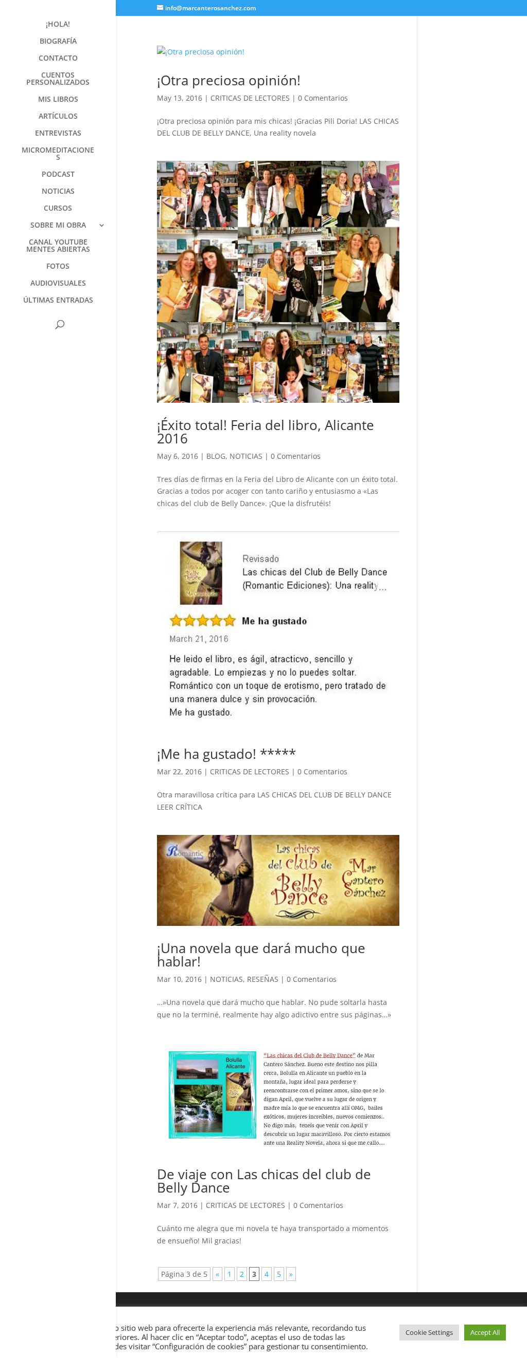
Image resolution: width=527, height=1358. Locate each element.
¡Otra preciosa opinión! (229, 80)
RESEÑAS (262, 979)
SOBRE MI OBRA (58, 225)
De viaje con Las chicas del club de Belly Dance (264, 1181)
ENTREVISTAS (58, 133)
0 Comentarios (323, 98)
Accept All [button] (485, 1332)
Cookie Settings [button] (429, 1332)
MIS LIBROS (58, 100)
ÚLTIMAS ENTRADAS (58, 300)
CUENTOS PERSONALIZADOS (58, 79)
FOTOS (57, 267)
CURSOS (58, 208)
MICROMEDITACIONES (58, 154)
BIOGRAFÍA (58, 42)
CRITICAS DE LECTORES (250, 98)
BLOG (215, 456)
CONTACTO (58, 58)
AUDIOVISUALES (58, 284)
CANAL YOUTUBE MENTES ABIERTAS (58, 246)
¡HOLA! (58, 25)
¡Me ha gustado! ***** (226, 754)
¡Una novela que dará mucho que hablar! (261, 955)
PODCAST (58, 175)
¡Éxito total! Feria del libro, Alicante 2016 (265, 432)
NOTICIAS (58, 192)
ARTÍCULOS (58, 117)
